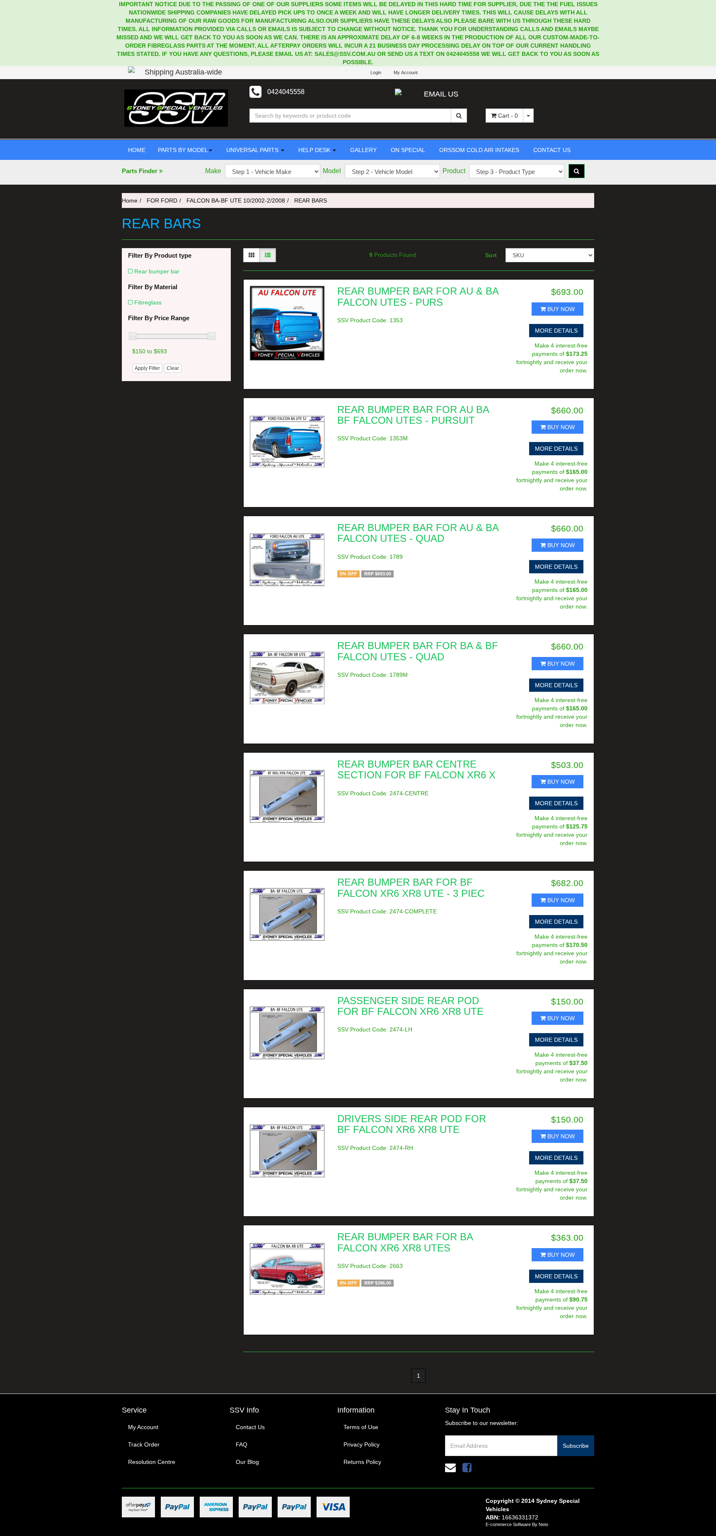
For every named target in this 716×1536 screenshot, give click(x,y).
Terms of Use (360, 1427)
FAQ (241, 1444)
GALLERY (362, 150)
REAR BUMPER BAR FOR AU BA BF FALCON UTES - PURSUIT (413, 415)
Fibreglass (148, 302)
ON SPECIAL (407, 150)
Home (130, 200)
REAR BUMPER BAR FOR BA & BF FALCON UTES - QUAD (417, 651)
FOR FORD (162, 200)
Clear (173, 368)
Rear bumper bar (156, 271)
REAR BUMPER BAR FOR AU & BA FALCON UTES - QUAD (417, 533)
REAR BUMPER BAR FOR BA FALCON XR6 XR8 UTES (405, 1242)
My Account (143, 1427)
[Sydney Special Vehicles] (176, 107)
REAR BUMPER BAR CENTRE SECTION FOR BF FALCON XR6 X (416, 769)
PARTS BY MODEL (183, 150)
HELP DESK (314, 150)
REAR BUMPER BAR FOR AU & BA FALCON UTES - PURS (417, 296)
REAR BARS (310, 200)
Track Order (144, 1444)
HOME (136, 150)
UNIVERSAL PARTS (252, 150)
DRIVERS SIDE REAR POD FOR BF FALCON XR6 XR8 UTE (411, 1124)
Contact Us (250, 1427)
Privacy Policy (361, 1444)
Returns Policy (362, 1462)
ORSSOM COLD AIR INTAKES (478, 150)
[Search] (459, 116)
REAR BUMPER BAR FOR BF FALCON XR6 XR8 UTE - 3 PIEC (410, 887)
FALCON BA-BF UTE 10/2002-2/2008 (235, 200)
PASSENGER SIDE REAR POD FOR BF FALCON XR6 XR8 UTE (410, 1006)
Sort (491, 255)
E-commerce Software (508, 1524)
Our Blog (247, 1462)
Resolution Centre (151, 1462)
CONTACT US (551, 150)
